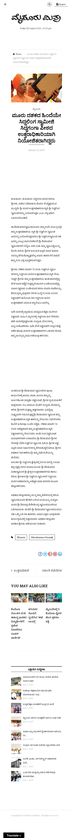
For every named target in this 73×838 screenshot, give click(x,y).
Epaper (62, 4)
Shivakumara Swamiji (42, 537)
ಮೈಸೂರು (36, 108)
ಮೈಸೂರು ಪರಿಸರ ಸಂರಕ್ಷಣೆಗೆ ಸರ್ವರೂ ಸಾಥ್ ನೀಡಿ (42, 717)
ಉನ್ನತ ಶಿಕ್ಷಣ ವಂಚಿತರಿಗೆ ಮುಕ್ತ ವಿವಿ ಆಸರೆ (38, 704)
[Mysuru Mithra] (36, 19)
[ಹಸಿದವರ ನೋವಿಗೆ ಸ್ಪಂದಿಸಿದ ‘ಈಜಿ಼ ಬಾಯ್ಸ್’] (36, 601)
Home (19, 54)
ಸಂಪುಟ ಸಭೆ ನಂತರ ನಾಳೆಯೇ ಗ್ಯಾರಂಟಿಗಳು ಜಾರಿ (41, 745)
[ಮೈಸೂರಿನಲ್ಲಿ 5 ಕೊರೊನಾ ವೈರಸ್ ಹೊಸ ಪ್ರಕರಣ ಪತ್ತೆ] (54, 601)
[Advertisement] (36, 175)
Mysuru (21, 537)
